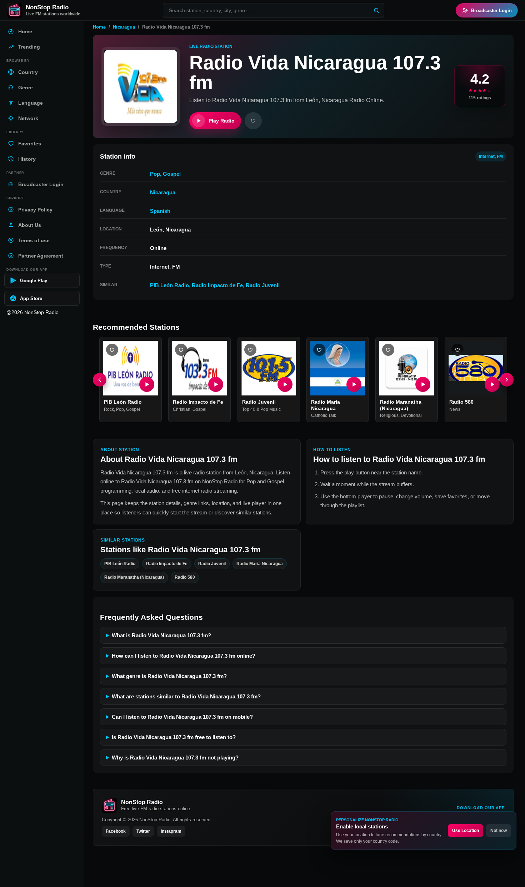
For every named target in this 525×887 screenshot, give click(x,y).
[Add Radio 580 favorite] (457, 350)
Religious (389, 415)
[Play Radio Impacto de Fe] (216, 384)
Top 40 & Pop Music (261, 409)
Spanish (160, 211)
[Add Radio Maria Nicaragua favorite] (319, 350)
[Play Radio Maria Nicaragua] (353, 384)
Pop (155, 174)
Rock (109, 409)
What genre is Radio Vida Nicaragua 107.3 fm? (169, 676)
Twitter (143, 831)
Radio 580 (461, 402)
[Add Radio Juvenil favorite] (250, 350)
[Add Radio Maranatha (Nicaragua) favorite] (388, 350)
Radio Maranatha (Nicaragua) (400, 405)
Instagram (171, 831)
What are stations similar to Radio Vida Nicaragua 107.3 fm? (186, 696)
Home (99, 27)
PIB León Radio (169, 285)
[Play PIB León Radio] (146, 384)
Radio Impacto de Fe (217, 285)
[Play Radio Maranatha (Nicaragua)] (423, 384)
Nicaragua (124, 27)
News (454, 409)
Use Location (465, 830)
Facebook (116, 831)
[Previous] (99, 380)
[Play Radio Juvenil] (285, 384)
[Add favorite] (253, 120)
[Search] (376, 10)
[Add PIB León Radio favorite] (112, 350)
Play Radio (222, 121)
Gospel (172, 174)
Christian (181, 409)
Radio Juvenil (263, 285)
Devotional (411, 415)
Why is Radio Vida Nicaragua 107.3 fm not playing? (175, 757)
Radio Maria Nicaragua (325, 405)
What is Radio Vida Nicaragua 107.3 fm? (161, 635)
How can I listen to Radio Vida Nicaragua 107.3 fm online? (183, 656)
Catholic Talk (323, 415)
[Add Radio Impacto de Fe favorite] (181, 350)
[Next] (507, 380)
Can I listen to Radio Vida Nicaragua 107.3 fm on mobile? (182, 717)
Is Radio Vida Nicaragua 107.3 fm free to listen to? (174, 737)
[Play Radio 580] (492, 384)
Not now (498, 830)
